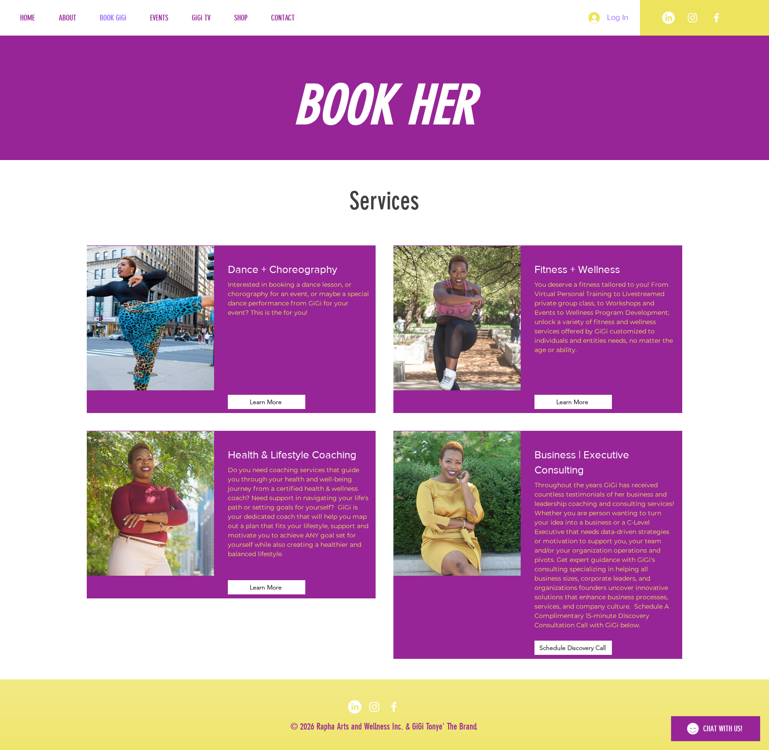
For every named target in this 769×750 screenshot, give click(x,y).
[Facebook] (716, 18)
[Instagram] (374, 707)
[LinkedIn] (668, 18)
